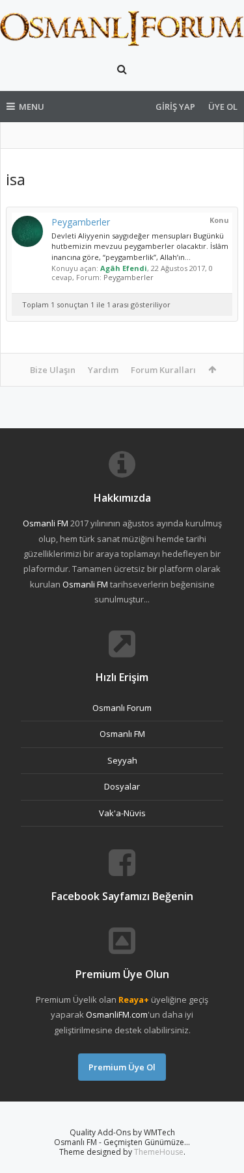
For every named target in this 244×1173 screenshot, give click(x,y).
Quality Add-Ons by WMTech (122, 1132)
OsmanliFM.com (117, 1014)
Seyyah (122, 760)
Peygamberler (80, 222)
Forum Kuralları (163, 370)
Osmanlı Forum (122, 708)
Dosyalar (122, 786)
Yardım (103, 370)
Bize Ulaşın (52, 370)
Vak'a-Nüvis (122, 813)
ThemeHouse (158, 1151)
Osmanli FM (45, 523)
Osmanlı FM (122, 734)
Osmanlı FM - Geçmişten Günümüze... (122, 1142)
